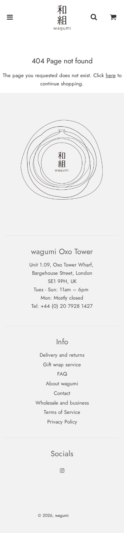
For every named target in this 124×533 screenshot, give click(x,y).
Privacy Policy (62, 422)
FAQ (62, 374)
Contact (62, 393)
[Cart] (113, 17)
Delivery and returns (62, 355)
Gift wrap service (62, 364)
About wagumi (62, 383)
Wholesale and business (62, 403)
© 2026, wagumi (53, 515)
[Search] (94, 17)
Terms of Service (62, 412)
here (111, 75)
